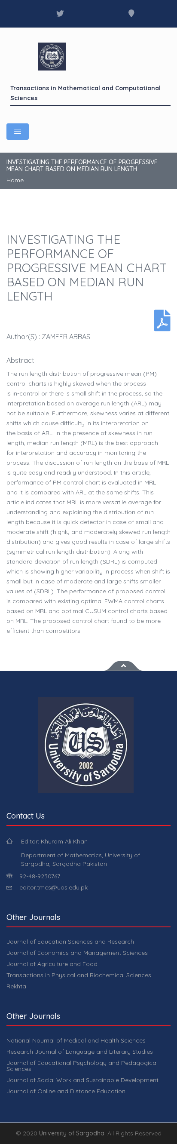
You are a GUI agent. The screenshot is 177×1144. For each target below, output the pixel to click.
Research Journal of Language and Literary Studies (79, 1052)
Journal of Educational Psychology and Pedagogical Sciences (82, 1066)
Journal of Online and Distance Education (65, 1091)
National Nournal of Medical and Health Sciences (76, 1040)
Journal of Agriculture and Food (52, 964)
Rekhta (16, 986)
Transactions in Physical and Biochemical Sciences (78, 975)
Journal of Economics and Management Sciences (77, 953)
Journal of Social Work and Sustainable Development (82, 1080)
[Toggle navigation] (17, 131)
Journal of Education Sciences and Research (70, 942)
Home (15, 180)
